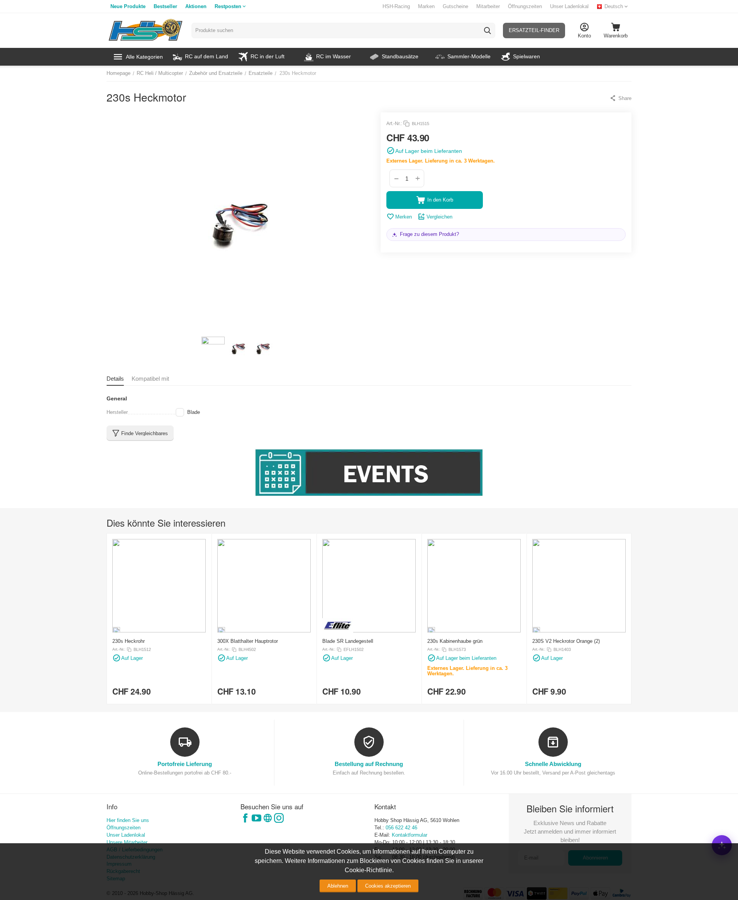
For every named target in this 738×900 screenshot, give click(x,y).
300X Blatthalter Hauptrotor (247, 641)
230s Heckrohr (128, 641)
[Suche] (487, 30)
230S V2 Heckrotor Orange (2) (566, 641)
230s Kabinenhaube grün (454, 641)
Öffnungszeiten (525, 6)
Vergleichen (439, 217)
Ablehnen (337, 886)
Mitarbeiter (488, 6)
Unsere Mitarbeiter (127, 842)
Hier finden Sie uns (128, 820)
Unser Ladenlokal (569, 6)
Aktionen (196, 6)
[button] (620, 98)
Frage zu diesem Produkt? (429, 234)
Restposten (228, 6)
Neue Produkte (128, 6)
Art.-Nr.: (394, 123)
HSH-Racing (396, 6)
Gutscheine (455, 6)
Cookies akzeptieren (388, 886)
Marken (426, 6)
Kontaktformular (409, 835)
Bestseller (165, 6)
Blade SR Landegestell (347, 641)
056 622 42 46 (401, 828)
